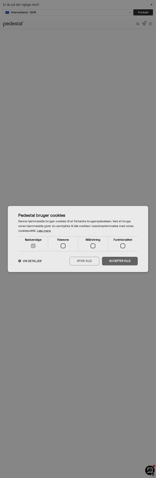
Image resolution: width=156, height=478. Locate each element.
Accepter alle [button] (120, 261)
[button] (30, 261)
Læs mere (44, 231)
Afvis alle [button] (84, 261)
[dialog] (78, 239)
